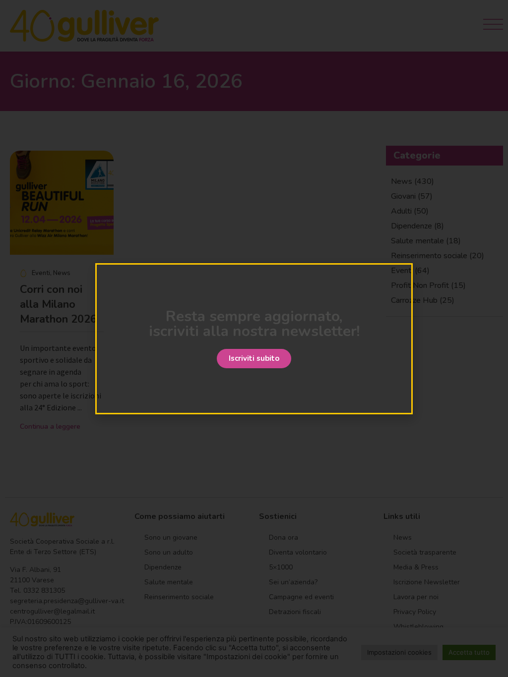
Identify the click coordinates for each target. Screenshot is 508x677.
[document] (254, 338)
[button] (254, 358)
